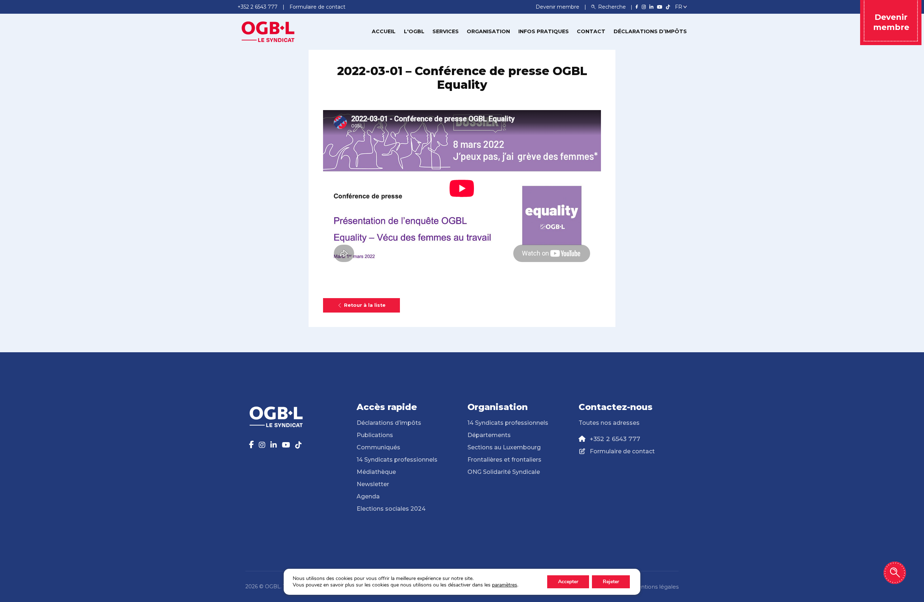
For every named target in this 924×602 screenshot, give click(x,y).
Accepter (568, 581)
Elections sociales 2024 (391, 508)
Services (445, 31)
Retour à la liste (364, 305)
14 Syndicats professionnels (397, 459)
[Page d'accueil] (268, 31)
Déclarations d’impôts (650, 31)
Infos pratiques (543, 31)
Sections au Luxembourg (504, 447)
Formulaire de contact (622, 451)
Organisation (488, 31)
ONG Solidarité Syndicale (503, 471)
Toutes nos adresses (609, 422)
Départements (489, 435)
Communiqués (378, 447)
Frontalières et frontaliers (504, 459)
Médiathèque (376, 471)
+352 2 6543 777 (615, 438)
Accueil (384, 31)
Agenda (368, 496)
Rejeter (611, 581)
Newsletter (373, 484)
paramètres (504, 585)
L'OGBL (414, 31)
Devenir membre (558, 7)
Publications (375, 435)
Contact (591, 31)
